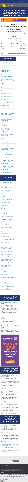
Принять (2, 481)
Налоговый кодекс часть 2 (7, 145)
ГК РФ (2, 83)
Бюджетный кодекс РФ (6, 67)
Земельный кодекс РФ (6, 110)
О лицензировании (5, 202)
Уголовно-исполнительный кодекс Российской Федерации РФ (7, 162)
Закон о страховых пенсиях (7, 239)
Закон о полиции (5, 236)
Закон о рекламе (5, 274)
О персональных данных (7, 216)
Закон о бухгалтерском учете (8, 282)
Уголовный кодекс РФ (6, 172)
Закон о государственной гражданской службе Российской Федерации (7, 261)
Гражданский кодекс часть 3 (7, 93)
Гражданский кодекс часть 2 (7, 90)
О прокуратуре (4, 205)
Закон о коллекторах (6, 187)
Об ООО (3, 208)
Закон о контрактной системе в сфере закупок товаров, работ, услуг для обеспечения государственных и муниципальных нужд (8, 288)
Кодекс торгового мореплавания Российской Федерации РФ (7, 130)
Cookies (6, 479)
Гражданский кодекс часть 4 (7, 96)
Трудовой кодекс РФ (6, 157)
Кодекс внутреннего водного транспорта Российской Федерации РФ (7, 119)
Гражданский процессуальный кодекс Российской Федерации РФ (7, 101)
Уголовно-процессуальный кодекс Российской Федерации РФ (7, 168)
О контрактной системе (6, 219)
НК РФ (2, 138)
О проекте (3, 469)
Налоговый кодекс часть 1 (7, 142)
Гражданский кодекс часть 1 (7, 87)
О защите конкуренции (6, 199)
